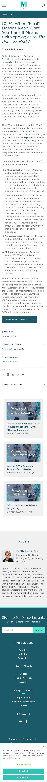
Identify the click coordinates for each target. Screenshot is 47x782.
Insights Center (23, 698)
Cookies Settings (23, 764)
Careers (24, 682)
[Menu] (4, 5)
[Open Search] (43, 5)
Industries (23, 654)
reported (28, 138)
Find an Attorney (23, 678)
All (13, 14)
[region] (23, 762)
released (6, 62)
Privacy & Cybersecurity (13, 349)
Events (23, 706)
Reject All (23, 771)
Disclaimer (28, 739)
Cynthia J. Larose (14, 49)
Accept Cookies (24, 777)
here (4, 288)
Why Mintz (23, 658)
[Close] (43, 747)
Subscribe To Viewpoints (17, 319)
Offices (23, 674)
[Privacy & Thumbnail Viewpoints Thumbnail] (23, 411)
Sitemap (13, 739)
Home (4, 14)
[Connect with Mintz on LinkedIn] (20, 722)
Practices (23, 650)
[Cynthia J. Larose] (8, 556)
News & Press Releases (23, 702)
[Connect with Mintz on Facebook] (26, 722)
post (9, 138)
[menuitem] (5, 14)
